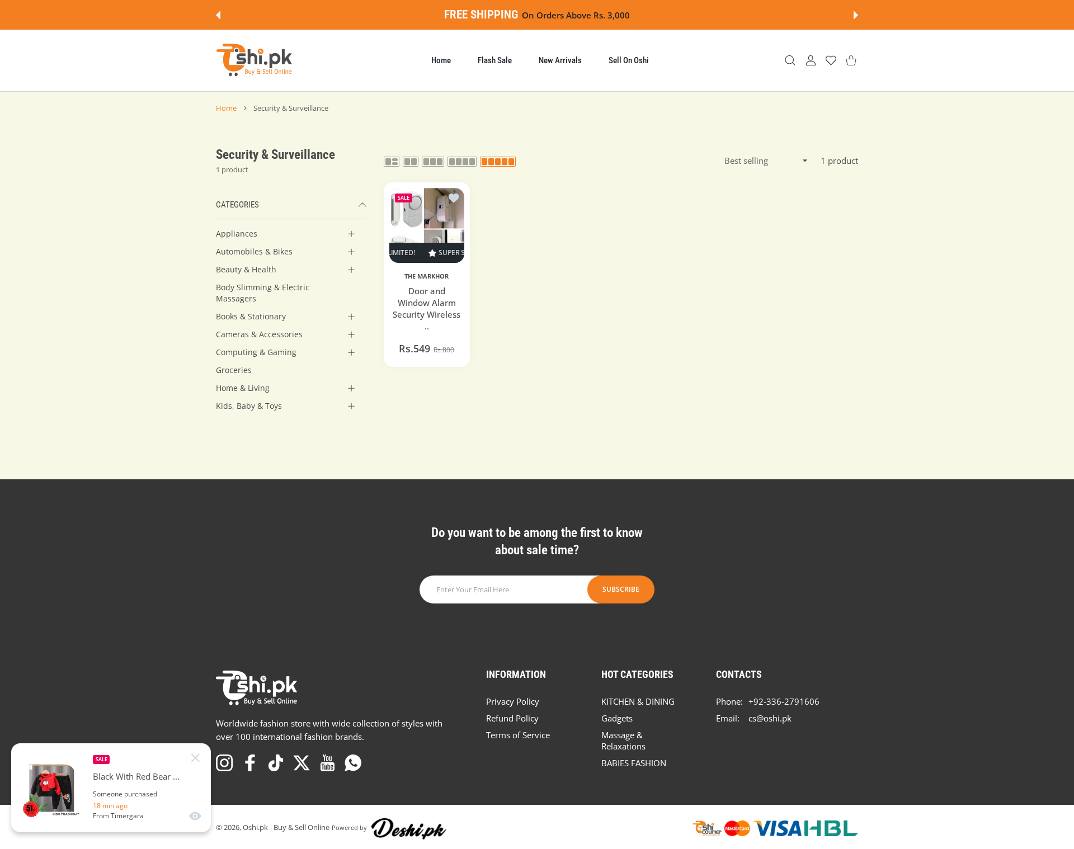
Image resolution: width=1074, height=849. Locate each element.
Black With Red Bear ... (136, 776)
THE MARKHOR (426, 276)
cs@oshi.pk (770, 718)
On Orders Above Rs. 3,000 (576, 15)
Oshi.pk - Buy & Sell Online (286, 827)
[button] (218, 15)
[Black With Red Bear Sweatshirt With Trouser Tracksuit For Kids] (52, 788)
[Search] (790, 60)
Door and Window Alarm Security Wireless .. (426, 308)
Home (226, 108)
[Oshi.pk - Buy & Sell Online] (255, 60)
